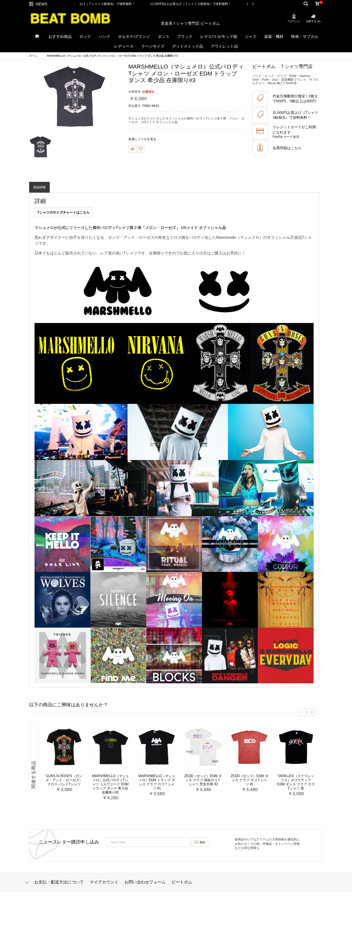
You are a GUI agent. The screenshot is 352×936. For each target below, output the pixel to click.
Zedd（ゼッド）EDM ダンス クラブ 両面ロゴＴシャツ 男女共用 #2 (203, 780)
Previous (74, 4)
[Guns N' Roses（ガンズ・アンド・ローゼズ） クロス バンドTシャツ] (64, 747)
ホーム (33, 55)
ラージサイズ (152, 46)
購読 (202, 842)
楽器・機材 (273, 36)
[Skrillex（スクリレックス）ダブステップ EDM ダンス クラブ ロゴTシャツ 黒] (296, 747)
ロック (85, 36)
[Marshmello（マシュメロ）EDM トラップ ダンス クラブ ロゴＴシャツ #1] (157, 747)
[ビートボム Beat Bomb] (70, 18)
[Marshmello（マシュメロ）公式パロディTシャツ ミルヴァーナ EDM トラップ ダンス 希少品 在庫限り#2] (110, 747)
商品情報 (39, 187)
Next (253, 4)
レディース (123, 46)
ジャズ (250, 36)
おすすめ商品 (60, 36)
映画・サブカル (304, 36)
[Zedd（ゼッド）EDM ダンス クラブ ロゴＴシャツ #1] (249, 747)
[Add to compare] (132, 149)
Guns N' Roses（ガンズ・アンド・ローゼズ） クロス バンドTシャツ (64, 780)
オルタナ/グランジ (134, 36)
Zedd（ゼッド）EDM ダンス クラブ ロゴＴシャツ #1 (249, 780)
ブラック (184, 36)
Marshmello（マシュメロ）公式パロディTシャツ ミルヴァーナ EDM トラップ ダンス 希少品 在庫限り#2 (110, 784)
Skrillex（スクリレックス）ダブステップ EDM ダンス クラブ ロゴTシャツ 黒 (296, 782)
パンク (104, 36)
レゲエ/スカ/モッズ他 (218, 36)
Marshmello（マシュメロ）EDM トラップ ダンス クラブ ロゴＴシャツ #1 (156, 782)
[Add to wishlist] (141, 149)
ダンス (163, 36)
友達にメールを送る (142, 139)
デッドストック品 (187, 46)
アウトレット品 (224, 46)
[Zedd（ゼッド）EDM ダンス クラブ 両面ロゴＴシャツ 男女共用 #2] (203, 747)
